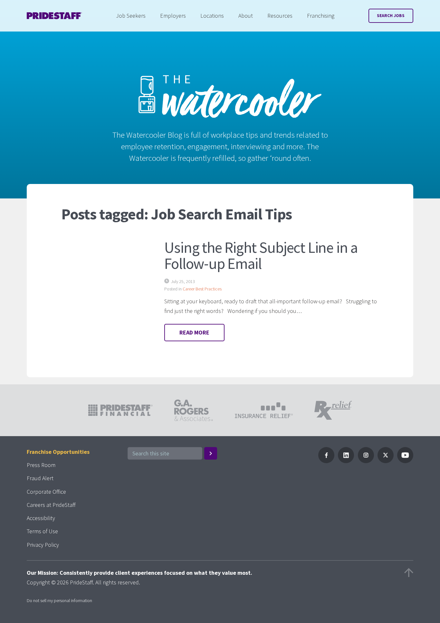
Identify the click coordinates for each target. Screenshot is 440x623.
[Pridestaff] (54, 15)
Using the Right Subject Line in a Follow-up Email (261, 255)
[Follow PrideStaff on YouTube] (405, 461)
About (245, 15)
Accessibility (41, 518)
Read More (194, 332)
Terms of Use (42, 531)
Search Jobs (391, 15)
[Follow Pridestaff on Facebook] (326, 461)
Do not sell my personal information (59, 600)
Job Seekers (131, 15)
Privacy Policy (43, 544)
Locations (212, 15)
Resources (279, 15)
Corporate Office (46, 491)
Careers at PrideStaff (51, 504)
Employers (173, 15)
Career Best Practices (202, 289)
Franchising (320, 15)
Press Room (41, 465)
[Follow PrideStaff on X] (386, 461)
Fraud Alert (40, 478)
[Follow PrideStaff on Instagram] (366, 461)
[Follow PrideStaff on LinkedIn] (346, 461)
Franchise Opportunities (58, 451)
